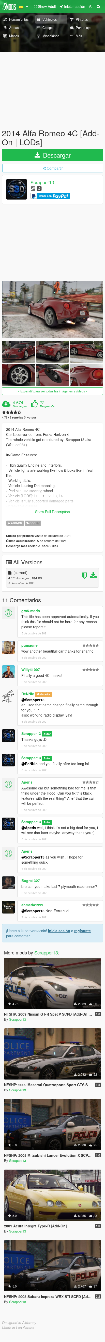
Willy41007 (30, 669)
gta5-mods (30, 610)
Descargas (20, 406)
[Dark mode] (90, 6)
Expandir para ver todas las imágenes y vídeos (53, 391)
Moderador (43, 694)
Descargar (56, 154)
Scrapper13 (42, 182)
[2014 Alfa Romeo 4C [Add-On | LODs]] (52, 309)
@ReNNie (29, 763)
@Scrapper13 (32, 699)
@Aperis (28, 827)
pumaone (29, 645)
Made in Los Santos (18, 1327)
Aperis (27, 782)
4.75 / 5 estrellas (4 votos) (19, 417)
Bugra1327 (30, 880)
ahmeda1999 (32, 904)
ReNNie (27, 693)
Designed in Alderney (19, 1322)
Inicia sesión (59, 930)
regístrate (82, 930)
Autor (47, 734)
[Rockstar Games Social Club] (39, 188)
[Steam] (33, 188)
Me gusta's (47, 406)
